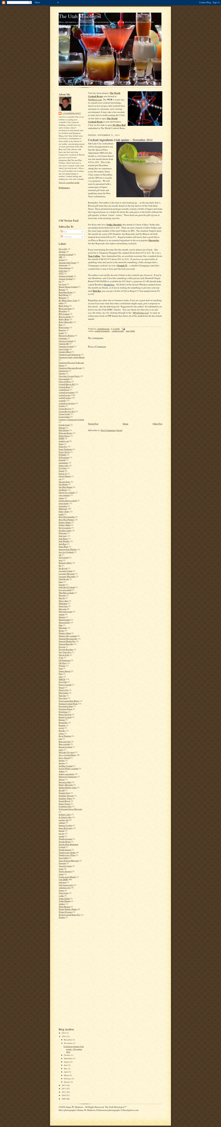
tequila (61, 836)
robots (61, 733)
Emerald (62, 460)
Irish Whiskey (64, 541)
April (66, 1071)
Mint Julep (63, 627)
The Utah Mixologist (80, 16)
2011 (64, 1092)
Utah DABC (63, 879)
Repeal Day (63, 722)
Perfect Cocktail (65, 684)
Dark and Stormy (66, 433)
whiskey (62, 903)
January (67, 1082)
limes (61, 581)
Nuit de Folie (64, 655)
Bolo (61, 324)
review (61, 728)
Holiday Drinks (65, 522)
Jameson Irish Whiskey (68, 549)
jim (60, 554)
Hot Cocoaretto (65, 527)
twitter (61, 874)
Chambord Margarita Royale (70, 368)
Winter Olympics (65, 912)
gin (60, 479)
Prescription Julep (66, 706)
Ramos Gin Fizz (65, 714)
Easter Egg (63, 446)
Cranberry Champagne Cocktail (71, 419)
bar (60, 281)
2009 (64, 1098)
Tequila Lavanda (65, 838)
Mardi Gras (63, 606)
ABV (61, 257)
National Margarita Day (68, 638)
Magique (62, 595)
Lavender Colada (65, 571)
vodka (61, 895)
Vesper (61, 890)
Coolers (62, 405)
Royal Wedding (65, 736)
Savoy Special (64, 757)
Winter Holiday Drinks (68, 909)
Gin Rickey (63, 489)
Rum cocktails (64, 744)
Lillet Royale (64, 579)
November (68, 1043)
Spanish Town (64, 792)
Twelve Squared (65, 871)
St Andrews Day (65, 806)
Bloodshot (63, 311)
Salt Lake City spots (66, 752)
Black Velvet (64, 305)
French (61, 470)
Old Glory (63, 663)
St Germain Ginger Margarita (70, 809)
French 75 (63, 473)
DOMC (61, 438)
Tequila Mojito (64, 841)
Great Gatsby (64, 503)
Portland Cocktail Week (68, 703)
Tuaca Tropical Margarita (69, 860)
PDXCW (62, 679)
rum (60, 738)
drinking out (64, 441)
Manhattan (63, 603)
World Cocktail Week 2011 (69, 914)
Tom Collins (63, 857)
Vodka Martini (64, 901)
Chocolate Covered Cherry (69, 376)
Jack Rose (62, 544)
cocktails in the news (67, 403)
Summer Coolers (65, 825)
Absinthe (62, 251)
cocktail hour (64, 389)
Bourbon (62, 330)
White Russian (64, 906)
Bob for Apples (65, 316)
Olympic (62, 665)
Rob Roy (62, 730)
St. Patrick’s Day (65, 817)
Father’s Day (64, 465)
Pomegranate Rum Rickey (69, 701)
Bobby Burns (64, 319)
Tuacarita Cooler (65, 866)
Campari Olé (64, 343)
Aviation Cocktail (66, 278)
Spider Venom (64, 803)
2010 (64, 1095)
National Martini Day (67, 641)
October (67, 1055)
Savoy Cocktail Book (67, 755)
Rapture (62, 719)
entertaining (63, 462)
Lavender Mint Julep (67, 576)
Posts (65, 231)
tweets (61, 868)
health (61, 514)
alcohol (62, 259)
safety (61, 749)
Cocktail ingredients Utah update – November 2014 (74, 1049)
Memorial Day (64, 622)
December (68, 1039)
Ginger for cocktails (67, 492)
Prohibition (63, 711)
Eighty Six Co (64, 452)
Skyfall (61, 790)
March (67, 1075)
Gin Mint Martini (65, 487)
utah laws (62, 882)
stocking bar (64, 820)
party (61, 676)
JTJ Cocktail (63, 557)
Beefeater (62, 297)
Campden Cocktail (66, 346)
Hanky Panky (64, 511)
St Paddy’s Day (65, 814)
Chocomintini (64, 379)
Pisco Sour (63, 698)
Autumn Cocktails (66, 276)
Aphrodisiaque (64, 268)
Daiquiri (62, 427)
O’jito (61, 657)
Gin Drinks (63, 484)
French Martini (65, 476)
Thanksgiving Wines (67, 855)
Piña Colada (63, 692)
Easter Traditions (65, 449)
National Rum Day (66, 644)
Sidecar (62, 779)
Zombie (62, 917)
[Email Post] (123, 329)
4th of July (63, 249)
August (67, 1061)
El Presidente (64, 457)
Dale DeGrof (64, 430)
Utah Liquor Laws (66, 885)
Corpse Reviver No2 (67, 411)
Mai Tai (62, 598)
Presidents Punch (65, 709)
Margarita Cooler (65, 611)
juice (61, 560)
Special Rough (64, 801)
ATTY (61, 273)
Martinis (62, 617)
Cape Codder (64, 349)
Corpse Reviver (65, 408)
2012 (64, 1088)
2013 (64, 1085)
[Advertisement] (69, 972)
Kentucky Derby (65, 562)
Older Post (157, 423)
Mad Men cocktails (66, 592)
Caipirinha (63, 338)
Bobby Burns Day (66, 322)
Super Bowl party (66, 828)
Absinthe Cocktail (66, 254)
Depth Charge (64, 435)
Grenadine (63, 506)
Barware (62, 289)
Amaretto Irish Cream (67, 262)
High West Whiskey (67, 519)
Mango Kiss (63, 600)
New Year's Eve (65, 652)
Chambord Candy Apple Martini (72, 357)
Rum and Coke (65, 741)
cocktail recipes (65, 397)
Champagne (63, 370)
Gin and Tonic (64, 481)
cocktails (62, 400)
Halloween (63, 508)
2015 (64, 1033)
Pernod (61, 687)
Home (125, 423)
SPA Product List (141, 312)
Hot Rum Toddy (65, 530)
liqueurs (62, 584)
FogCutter (63, 468)
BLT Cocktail (64, 314)
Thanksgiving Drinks (67, 852)
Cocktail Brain (64, 387)
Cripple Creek (64, 424)
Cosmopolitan (64, 416)
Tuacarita (62, 863)
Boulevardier (64, 327)
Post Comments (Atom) (111, 430)
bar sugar (62, 284)
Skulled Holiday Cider (67, 787)
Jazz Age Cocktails (66, 552)
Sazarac (62, 760)
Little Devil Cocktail (67, 587)
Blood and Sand (65, 308)
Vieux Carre (63, 893)
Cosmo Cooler (64, 414)
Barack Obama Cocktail (68, 286)
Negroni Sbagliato (66, 649)
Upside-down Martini (67, 876)
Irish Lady (63, 535)
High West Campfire (67, 516)
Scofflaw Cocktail (66, 766)
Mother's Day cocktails (68, 636)
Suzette (61, 830)
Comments (67, 236)
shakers (62, 771)
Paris (61, 673)
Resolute (62, 725)
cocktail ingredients (66, 392)
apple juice (63, 270)
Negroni (62, 646)
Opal (61, 668)
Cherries (62, 373)
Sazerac (62, 763)
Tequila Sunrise (65, 849)
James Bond (63, 546)
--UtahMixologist (71, 113)
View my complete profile (69, 182)
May (66, 1068)
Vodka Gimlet (64, 898)
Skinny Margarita (66, 784)
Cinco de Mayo (65, 381)
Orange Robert (64, 671)
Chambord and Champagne (70, 354)
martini (61, 614)
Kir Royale (63, 568)
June (66, 1065)
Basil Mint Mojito (66, 292)
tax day (62, 833)
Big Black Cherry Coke (68, 300)
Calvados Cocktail (66, 341)
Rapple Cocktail (65, 717)
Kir (60, 565)
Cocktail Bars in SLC (67, 384)
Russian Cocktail (65, 747)
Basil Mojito (63, 295)
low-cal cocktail (65, 590)
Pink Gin (62, 695)
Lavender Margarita (67, 573)
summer (62, 822)
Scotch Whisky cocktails (68, 768)
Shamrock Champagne (68, 776)
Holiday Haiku (64, 525)
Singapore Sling (65, 782)
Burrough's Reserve (66, 335)
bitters (61, 303)
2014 (64, 1036)
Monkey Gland (65, 633)
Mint (61, 625)
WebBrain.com (95, 99)
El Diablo (62, 454)
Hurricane (63, 533)
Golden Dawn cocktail (67, 500)
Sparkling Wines (65, 798)
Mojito (61, 630)
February (68, 1078)
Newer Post (93, 423)
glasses (61, 498)
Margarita (62, 609)
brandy (61, 333)
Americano (63, 265)
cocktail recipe (64, 395)
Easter (61, 444)
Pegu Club (63, 682)
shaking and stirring (67, 774)
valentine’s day (65, 887)
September (68, 1058)
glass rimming (64, 495)
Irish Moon (63, 538)
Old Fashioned (64, 660)
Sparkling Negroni (66, 795)
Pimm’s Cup (63, 690)
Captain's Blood (65, 351)
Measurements (64, 619)
